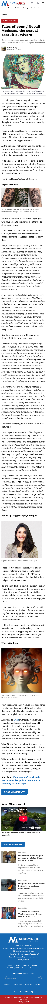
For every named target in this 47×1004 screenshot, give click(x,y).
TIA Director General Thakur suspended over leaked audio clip (30, 913)
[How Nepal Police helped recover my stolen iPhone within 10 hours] (8, 857)
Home (3, 8)
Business (33, 968)
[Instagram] (32, 992)
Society (25, 8)
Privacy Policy (17, 984)
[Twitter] (20, 992)
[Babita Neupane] (3, 50)
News (10, 8)
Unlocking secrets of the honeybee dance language (20, 833)
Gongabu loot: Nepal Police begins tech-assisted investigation (31, 885)
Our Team (38, 984)
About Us (7, 984)
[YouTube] (26, 992)
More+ (40, 8)
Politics (17, 8)
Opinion (25, 968)
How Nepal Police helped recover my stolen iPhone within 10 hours (31, 857)
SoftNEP (26, 1002)
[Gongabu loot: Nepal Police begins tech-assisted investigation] (8, 885)
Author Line (28, 984)
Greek (16, 719)
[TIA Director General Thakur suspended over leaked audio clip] (8, 913)
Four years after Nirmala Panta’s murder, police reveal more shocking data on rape (20, 780)
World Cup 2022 (13, 968)
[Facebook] (15, 992)
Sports (33, 8)
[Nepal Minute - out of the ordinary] (23, 942)
